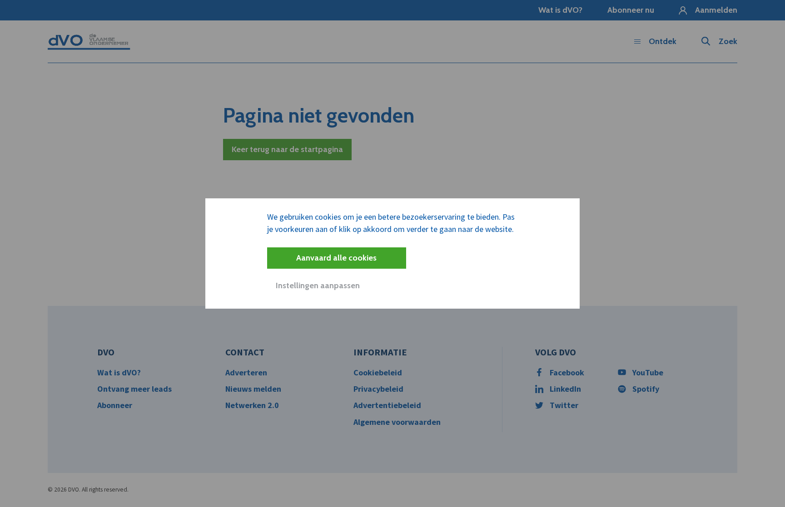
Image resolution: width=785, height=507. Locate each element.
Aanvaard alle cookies (336, 258)
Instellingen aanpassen (318, 285)
